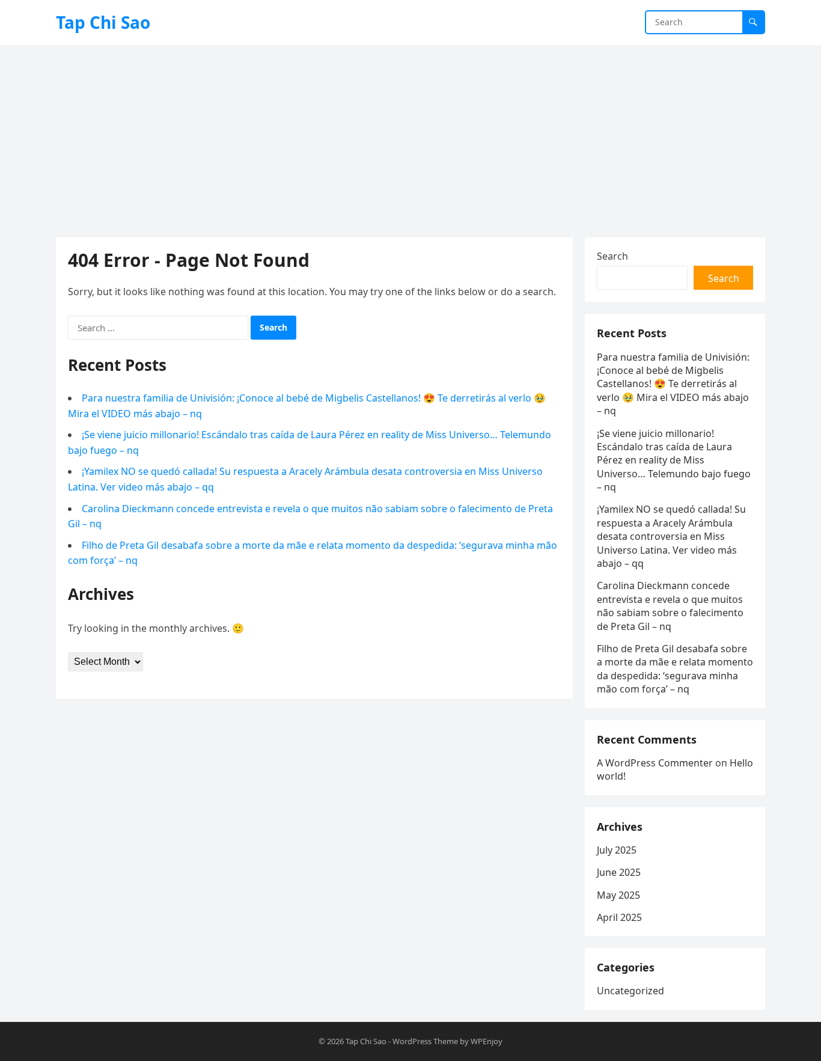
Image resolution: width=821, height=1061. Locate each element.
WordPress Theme (425, 1041)
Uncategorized (630, 990)
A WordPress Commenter (655, 762)
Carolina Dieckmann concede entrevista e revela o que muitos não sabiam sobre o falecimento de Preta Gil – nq (670, 605)
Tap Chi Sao (103, 22)
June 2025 (619, 872)
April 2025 (619, 917)
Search (612, 256)
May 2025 (618, 895)
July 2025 (616, 850)
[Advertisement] (410, 135)
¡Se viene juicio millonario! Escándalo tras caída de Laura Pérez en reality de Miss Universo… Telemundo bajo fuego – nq (674, 460)
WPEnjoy (486, 1041)
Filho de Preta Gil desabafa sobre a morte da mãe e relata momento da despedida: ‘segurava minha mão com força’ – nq (675, 669)
